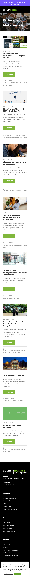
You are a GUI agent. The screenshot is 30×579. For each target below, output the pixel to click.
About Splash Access (9, 498)
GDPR (4, 504)
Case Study (8, 400)
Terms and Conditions (10, 509)
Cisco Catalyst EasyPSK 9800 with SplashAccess (13, 110)
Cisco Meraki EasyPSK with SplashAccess (14, 163)
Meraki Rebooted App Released (12, 426)
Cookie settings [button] (8, 574)
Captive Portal (13, 82)
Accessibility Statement (10, 556)
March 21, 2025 (8, 106)
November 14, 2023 (9, 319)
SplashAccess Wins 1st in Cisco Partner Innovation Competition (14, 324)
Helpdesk (6, 547)
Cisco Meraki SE (7, 528)
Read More (9, 74)
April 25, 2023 (7, 373)
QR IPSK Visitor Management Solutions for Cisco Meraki (15, 272)
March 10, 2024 (8, 268)
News (9, 84)
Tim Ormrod (9, 80)
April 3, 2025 (7, 51)
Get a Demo (7, 522)
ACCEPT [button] (17, 574)
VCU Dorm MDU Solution (13, 375)
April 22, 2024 (7, 213)
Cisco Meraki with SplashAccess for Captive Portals (14, 56)
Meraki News (18, 135)
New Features (19, 297)
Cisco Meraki (9, 135)
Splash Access (13, 137)
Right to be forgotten (9, 531)
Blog (6, 82)
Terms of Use (7, 506)
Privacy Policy (7, 501)
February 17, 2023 (9, 422)
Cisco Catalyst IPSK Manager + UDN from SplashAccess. (12, 217)
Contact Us (6, 544)
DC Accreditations (8, 553)
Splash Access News (18, 84)
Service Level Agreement (10, 550)
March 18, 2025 (8, 159)
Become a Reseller (8, 525)
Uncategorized (7, 85)
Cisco (20, 82)
